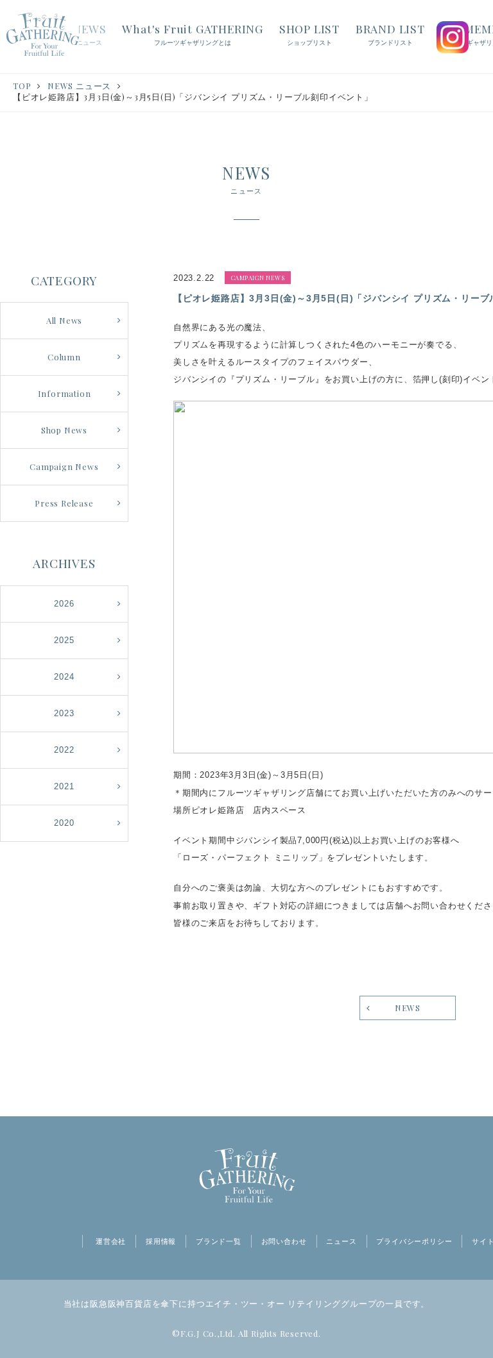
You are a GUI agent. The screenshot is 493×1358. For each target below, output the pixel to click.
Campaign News (64, 466)
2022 (64, 750)
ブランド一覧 (218, 1241)
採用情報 (161, 1241)
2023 (64, 713)
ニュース (341, 1241)
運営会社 (111, 1241)
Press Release (64, 503)
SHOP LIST (309, 33)
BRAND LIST (390, 33)
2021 (64, 786)
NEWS (89, 33)
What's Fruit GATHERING (192, 33)
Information (64, 393)
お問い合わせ (284, 1241)
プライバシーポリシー (414, 1241)
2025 (64, 640)
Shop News (64, 429)
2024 (64, 677)
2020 (64, 823)
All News (64, 320)
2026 (64, 603)
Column (64, 356)
